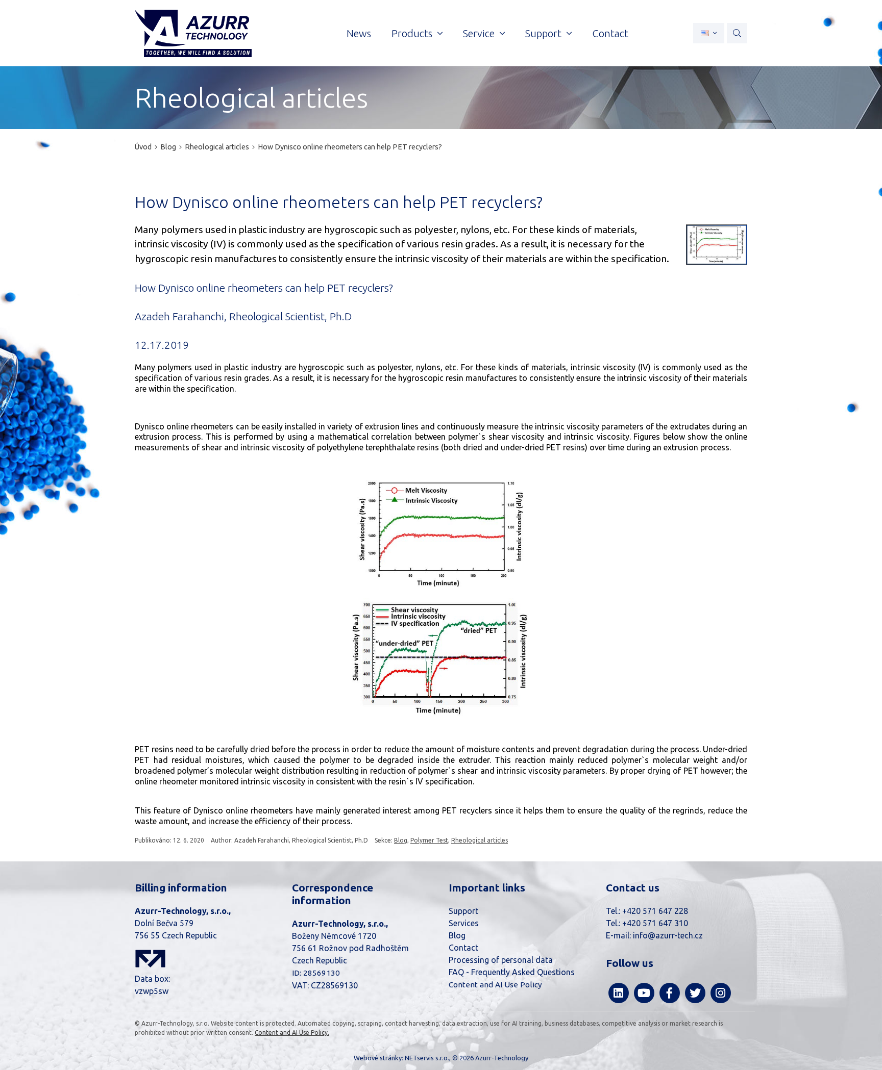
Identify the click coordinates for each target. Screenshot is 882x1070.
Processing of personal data (501, 959)
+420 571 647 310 (655, 923)
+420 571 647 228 (655, 910)
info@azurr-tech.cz (668, 935)
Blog (168, 147)
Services (464, 923)
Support (463, 910)
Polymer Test (429, 840)
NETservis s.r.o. (427, 1057)
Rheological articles (217, 147)
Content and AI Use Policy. (292, 1032)
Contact (463, 947)
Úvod (143, 147)
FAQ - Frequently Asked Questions (512, 972)
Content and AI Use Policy (495, 984)
